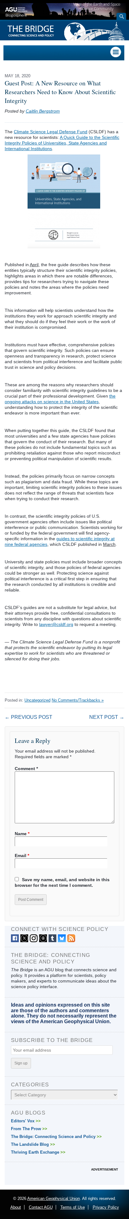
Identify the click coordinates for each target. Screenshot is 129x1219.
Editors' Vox (26, 1121)
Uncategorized (37, 700)
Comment (26, 768)
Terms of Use (72, 1207)
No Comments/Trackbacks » (78, 700)
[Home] (16, 11)
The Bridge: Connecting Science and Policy (56, 1136)
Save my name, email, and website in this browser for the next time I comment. (62, 882)
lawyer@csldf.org (56, 624)
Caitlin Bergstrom (43, 111)
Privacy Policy (106, 1207)
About (15, 1207)
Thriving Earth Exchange (38, 1152)
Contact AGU (41, 1207)
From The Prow (29, 1128)
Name (22, 833)
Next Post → (106, 717)
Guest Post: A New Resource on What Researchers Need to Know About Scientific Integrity (60, 92)
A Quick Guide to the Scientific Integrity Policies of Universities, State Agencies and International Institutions (62, 143)
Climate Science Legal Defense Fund (50, 131)
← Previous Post (28, 717)
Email (22, 855)
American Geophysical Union (53, 1198)
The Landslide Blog (33, 1144)
